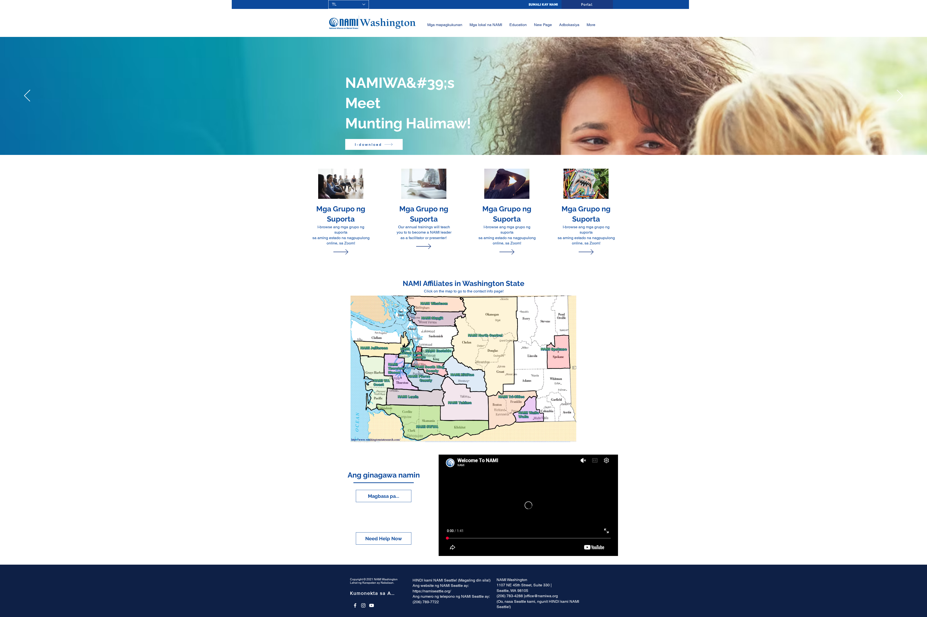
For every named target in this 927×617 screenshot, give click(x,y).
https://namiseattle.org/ (432, 591)
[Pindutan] (341, 202)
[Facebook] (355, 605)
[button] (518, 25)
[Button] (424, 202)
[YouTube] (371, 605)
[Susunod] (900, 96)
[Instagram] (363, 605)
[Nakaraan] (27, 96)
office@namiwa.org (541, 596)
